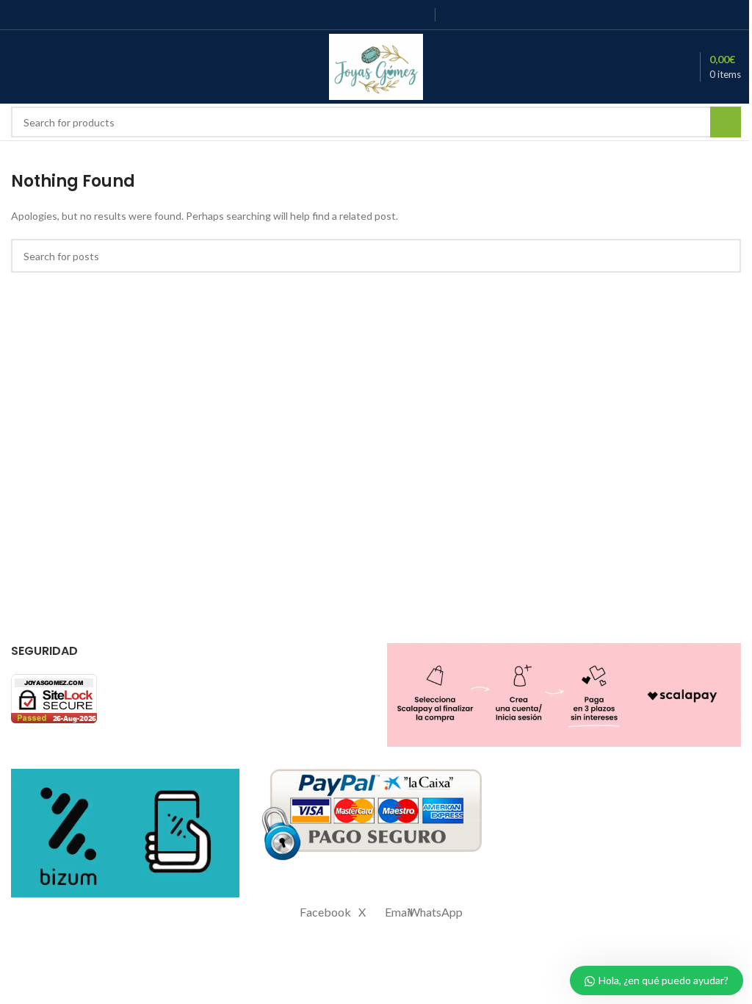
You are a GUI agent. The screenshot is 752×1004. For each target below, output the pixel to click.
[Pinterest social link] (400, 15)
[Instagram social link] (362, 15)
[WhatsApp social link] (418, 15)
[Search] (70, 67)
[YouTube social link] (381, 15)
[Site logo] (376, 66)
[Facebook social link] (326, 15)
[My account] (43, 67)
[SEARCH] (725, 122)
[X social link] (344, 15)
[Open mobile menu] (17, 67)
